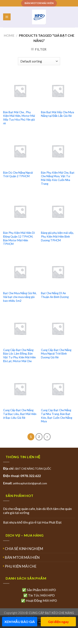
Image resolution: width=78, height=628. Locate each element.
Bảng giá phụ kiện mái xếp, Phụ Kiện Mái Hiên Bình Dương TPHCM (57, 236)
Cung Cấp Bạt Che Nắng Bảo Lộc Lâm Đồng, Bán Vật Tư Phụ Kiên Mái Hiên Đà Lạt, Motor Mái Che (19, 355)
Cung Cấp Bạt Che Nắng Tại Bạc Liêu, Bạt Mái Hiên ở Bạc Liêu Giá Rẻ (19, 413)
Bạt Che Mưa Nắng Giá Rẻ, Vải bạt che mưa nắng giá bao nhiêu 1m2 (20, 296)
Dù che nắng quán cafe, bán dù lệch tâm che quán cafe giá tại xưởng (37, 511)
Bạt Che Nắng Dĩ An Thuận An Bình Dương (55, 295)
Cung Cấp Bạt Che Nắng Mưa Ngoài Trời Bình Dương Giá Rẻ (56, 353)
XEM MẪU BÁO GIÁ (19, 622)
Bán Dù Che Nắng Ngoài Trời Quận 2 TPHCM (18, 174)
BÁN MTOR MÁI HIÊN (22, 557)
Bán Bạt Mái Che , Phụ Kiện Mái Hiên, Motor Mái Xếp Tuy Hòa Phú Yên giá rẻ (19, 118)
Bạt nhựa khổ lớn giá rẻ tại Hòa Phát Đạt (32, 522)
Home (9, 35)
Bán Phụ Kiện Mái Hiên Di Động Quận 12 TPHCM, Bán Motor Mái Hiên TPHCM (19, 238)
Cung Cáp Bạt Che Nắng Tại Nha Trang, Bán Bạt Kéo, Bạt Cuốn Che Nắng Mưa (56, 415)
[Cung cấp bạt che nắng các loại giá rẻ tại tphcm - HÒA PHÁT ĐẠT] (39, 17)
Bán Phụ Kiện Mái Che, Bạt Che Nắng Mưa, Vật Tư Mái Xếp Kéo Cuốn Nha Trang (57, 178)
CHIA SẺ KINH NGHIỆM (24, 548)
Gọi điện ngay (58, 622)
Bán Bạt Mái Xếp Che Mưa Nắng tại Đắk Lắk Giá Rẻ (57, 114)
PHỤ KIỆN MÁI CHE (20, 566)
